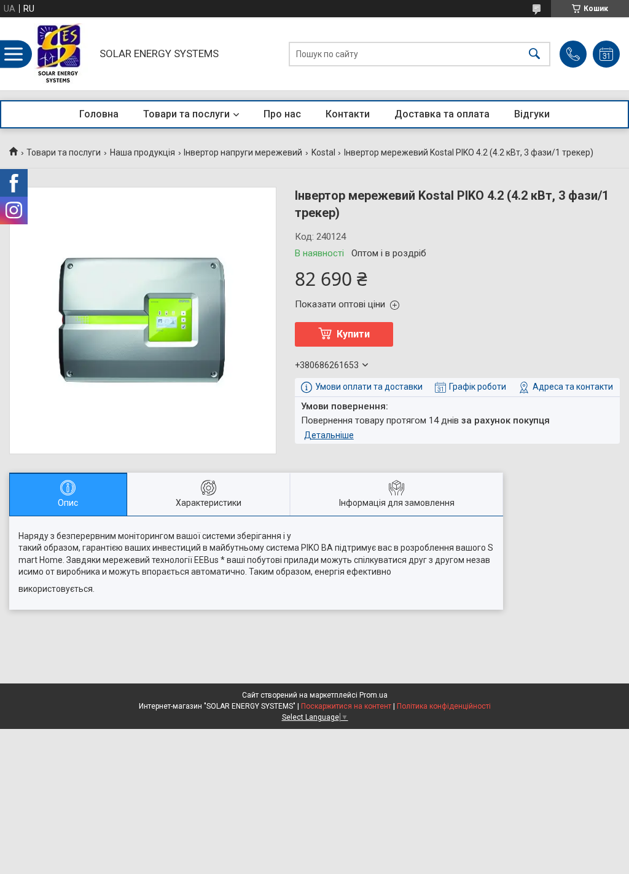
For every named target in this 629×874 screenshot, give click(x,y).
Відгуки (532, 114)
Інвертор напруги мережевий (243, 152)
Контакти (348, 114)
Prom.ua (373, 695)
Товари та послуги (186, 114)
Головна (99, 114)
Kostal (323, 152)
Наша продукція (142, 152)
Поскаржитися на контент (346, 706)
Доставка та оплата (442, 114)
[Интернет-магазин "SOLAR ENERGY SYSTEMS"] (62, 53)
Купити (353, 334)
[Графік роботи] (606, 54)
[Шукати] (534, 53)
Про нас (282, 114)
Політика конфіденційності (444, 706)
